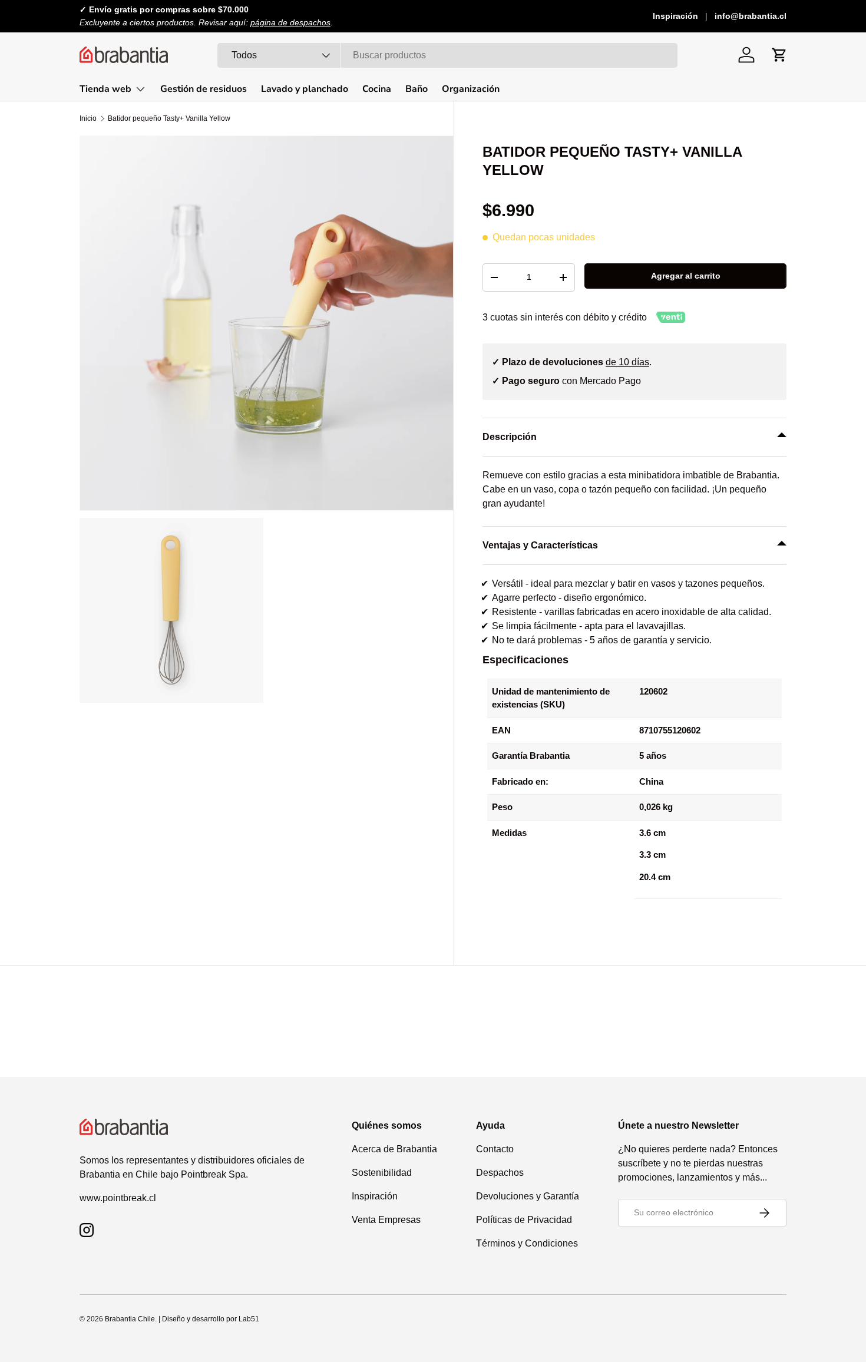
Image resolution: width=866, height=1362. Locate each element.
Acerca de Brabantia (394, 1149)
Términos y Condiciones (527, 1243)
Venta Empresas (386, 1220)
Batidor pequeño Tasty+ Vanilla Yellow (169, 118)
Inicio (88, 118)
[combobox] (447, 55)
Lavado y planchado (304, 88)
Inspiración (675, 16)
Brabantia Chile (130, 1319)
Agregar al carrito (685, 275)
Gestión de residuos (203, 88)
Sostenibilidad (382, 1173)
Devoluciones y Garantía (527, 1196)
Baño (416, 88)
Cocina (376, 88)
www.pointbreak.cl (118, 1198)
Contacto (495, 1149)
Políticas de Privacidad (524, 1220)
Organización (471, 88)
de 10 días (627, 362)
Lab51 (249, 1319)
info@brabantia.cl (750, 16)
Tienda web (105, 88)
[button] (779, 55)
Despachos (500, 1173)
